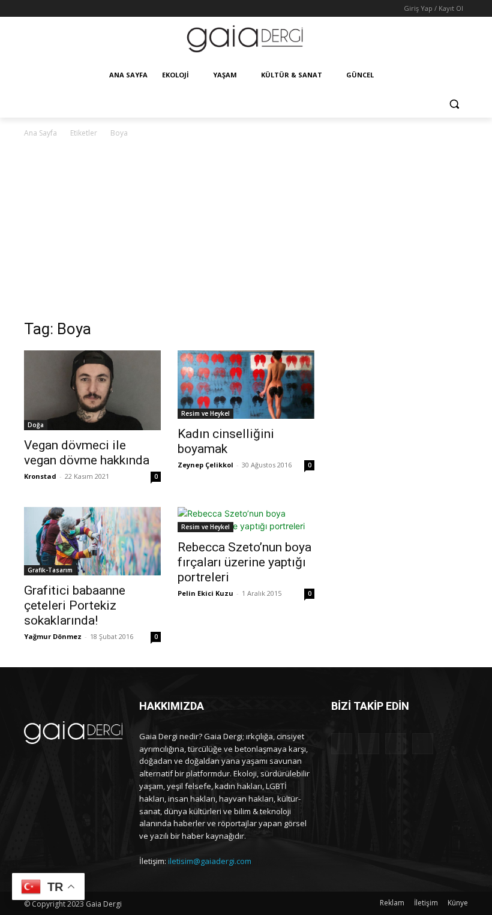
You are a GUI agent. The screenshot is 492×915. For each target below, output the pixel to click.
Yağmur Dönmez (53, 636)
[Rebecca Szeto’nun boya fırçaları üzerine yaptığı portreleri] (246, 519)
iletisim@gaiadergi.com (209, 861)
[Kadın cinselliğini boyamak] (246, 384)
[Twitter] (64, 9)
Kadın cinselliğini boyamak (226, 441)
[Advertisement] (246, 230)
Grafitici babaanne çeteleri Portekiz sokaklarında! (74, 605)
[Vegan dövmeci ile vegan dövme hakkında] (92, 390)
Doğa (36, 425)
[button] (454, 104)
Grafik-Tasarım (50, 570)
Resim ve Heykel (205, 413)
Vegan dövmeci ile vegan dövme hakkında (86, 452)
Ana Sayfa (40, 133)
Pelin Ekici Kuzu (205, 593)
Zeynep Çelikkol (205, 464)
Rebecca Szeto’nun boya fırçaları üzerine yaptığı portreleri (244, 562)
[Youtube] (81, 9)
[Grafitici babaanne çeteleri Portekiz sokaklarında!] (92, 541)
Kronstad (40, 476)
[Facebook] (31, 9)
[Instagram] (48, 9)
